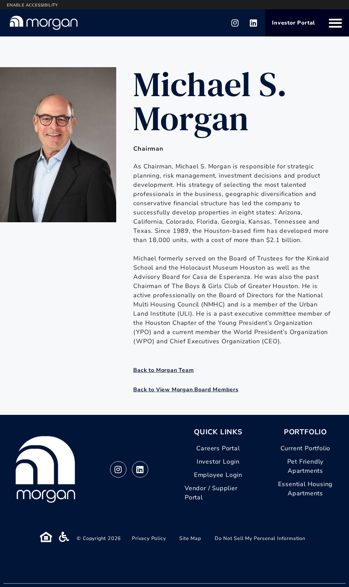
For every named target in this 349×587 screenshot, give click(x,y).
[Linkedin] (253, 23)
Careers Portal (218, 448)
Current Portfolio (305, 448)
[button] (335, 23)
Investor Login (218, 461)
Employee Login (218, 475)
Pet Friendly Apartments (305, 466)
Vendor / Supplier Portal (211, 492)
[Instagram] (235, 23)
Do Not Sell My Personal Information (260, 538)
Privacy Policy (149, 538)
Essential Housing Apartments (305, 488)
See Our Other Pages (174, 566)
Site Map (190, 538)
